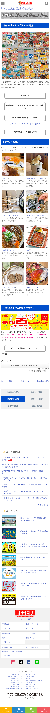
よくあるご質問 (30, 633)
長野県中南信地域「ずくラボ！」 (36, 680)
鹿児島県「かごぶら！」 (33, 686)
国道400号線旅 (43, 381)
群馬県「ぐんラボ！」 (17, 682)
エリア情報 (31, 711)
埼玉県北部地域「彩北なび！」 (15, 688)
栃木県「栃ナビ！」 (18, 674)
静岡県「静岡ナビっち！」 (16, 676)
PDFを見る (25, 95)
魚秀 (28, 250)
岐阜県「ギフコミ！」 (17, 680)
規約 (3, 638)
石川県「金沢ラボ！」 (17, 686)
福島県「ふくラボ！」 (17, 678)
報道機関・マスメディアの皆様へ (12, 651)
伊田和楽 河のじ (33, 287)
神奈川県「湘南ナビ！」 (17, 684)
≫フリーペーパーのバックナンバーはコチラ (25, 124)
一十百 (5, 178)
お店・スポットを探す (6, 711)
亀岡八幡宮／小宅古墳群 (36, 216)
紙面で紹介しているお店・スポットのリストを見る (25, 106)
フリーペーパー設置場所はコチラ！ (25, 118)
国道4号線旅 (37, 406)
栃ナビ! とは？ (26, 619)
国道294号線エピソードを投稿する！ (25, 366)
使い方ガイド (6, 633)
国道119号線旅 (13, 392)
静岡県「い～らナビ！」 (33, 684)
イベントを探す (19, 711)
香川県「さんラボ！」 (32, 682)
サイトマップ (6, 642)
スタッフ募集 (6, 655)
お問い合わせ (30, 638)
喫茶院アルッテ (8, 250)
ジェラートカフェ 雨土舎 (36, 178)
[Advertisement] (25, 432)
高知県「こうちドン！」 (33, 688)
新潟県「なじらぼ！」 (32, 678)
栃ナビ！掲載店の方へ (32, 647)
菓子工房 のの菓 (9, 287)
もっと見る (44, 505)
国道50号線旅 (13, 406)
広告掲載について (7, 647)
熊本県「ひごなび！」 (32, 674)
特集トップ (25, 381)
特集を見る (44, 711)
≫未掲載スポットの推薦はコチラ (25, 132)
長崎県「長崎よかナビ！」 (34, 676)
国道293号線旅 (7, 381)
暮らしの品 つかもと (11, 216)
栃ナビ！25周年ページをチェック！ (25, 348)
